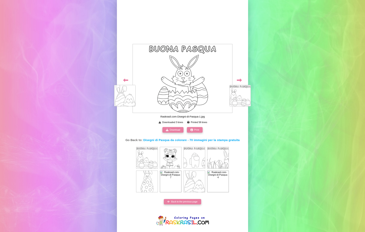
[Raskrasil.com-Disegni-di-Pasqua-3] (218, 158)
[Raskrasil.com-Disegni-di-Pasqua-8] (147, 181)
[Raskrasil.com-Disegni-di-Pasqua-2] (147, 158)
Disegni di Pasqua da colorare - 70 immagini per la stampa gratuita (191, 140)
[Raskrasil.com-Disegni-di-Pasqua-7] (171, 181)
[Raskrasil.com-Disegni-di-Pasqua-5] (194, 158)
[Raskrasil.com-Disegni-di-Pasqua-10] (194, 181)
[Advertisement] (182, 23)
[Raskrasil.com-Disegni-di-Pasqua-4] (218, 181)
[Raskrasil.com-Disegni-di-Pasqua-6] (171, 158)
